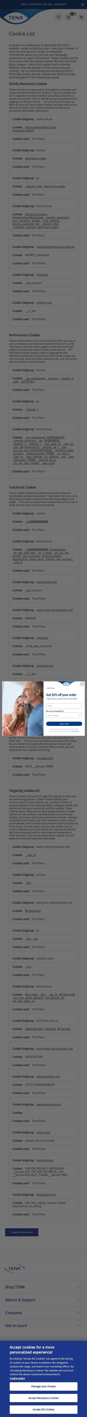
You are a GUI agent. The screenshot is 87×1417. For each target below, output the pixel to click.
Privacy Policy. (75, 731)
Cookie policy (17, 1378)
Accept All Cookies (43, 1409)
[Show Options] (80, 715)
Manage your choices (43, 1386)
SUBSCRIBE (64, 723)
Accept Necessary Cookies (43, 1398)
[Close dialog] (82, 684)
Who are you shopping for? (55, 711)
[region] (43, 1379)
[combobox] (63, 715)
